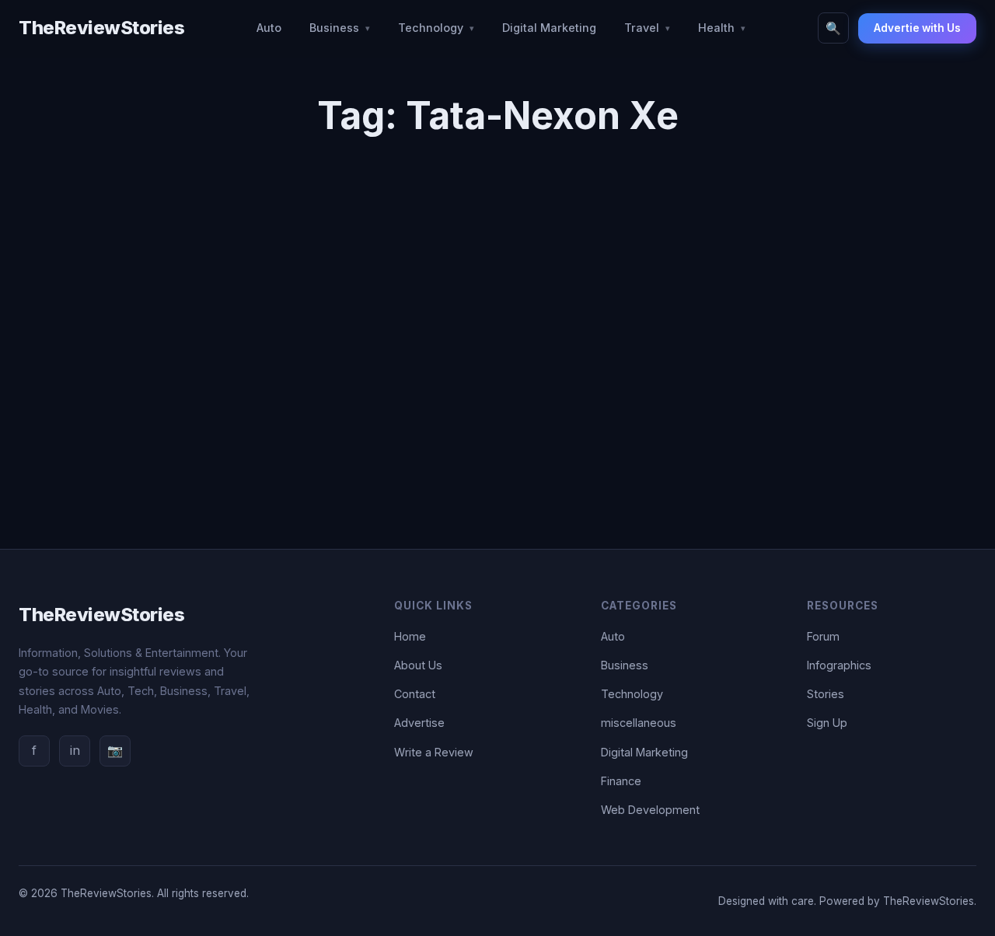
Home (410, 636)
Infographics (839, 665)
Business (334, 27)
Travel (641, 27)
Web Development (650, 809)
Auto (269, 27)
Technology (430, 27)
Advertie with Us (917, 28)
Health (716, 27)
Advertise (419, 722)
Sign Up (827, 722)
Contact (414, 693)
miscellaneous (638, 722)
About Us (418, 665)
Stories (825, 693)
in (75, 750)
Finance (621, 781)
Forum (823, 636)
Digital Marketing (549, 27)
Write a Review (433, 752)
